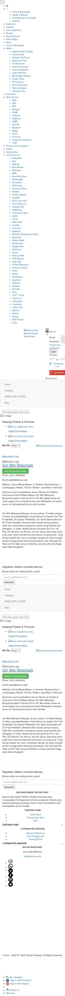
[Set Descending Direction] (49, 445)
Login (53, 351)
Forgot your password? (55, 346)
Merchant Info (10, 456)
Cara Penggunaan (35, 836)
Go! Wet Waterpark (17, 465)
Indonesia (52, 378)
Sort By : (6, 445)
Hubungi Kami (35, 839)
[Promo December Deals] (21, 435)
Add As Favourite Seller (15, 471)
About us (10, 992)
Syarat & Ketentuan (35, 833)
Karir (35, 820)
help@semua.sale (32, 856)
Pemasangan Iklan (35, 817)
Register (53, 354)
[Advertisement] (32, 921)
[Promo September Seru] (20, 426)
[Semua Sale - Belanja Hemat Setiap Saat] (32, 333)
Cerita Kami (35, 814)
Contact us (14, 989)
